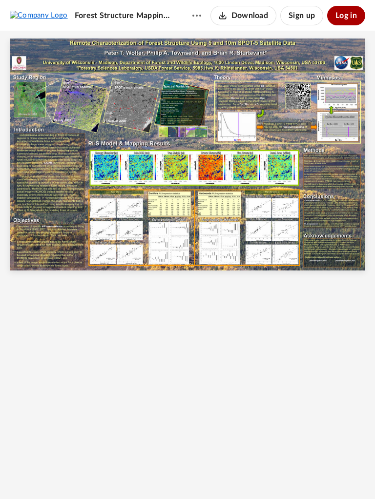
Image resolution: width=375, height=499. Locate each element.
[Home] (39, 15)
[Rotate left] (223, 475)
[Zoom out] (170, 475)
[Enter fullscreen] (242, 475)
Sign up (302, 15)
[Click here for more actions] (197, 15)
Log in (346, 15)
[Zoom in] (203, 475)
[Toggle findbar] (151, 475)
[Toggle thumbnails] (133, 475)
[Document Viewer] (187, 265)
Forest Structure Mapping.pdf (124, 15)
